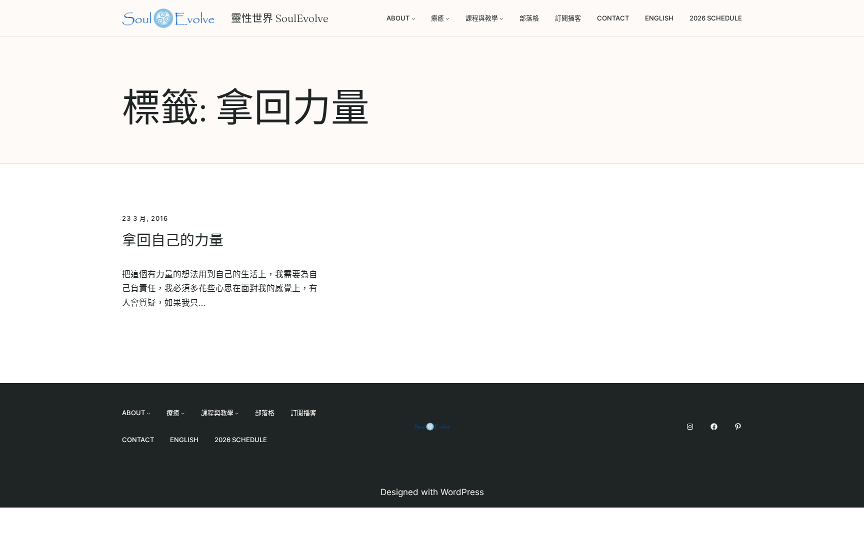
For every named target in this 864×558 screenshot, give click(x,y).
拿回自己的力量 (173, 240)
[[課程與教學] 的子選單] (502, 18)
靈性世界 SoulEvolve (279, 18)
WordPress (462, 492)
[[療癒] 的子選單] (448, 18)
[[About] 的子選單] (414, 18)
